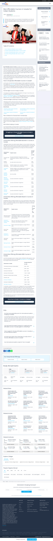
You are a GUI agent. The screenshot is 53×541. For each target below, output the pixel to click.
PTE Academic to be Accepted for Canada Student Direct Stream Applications (43, 403)
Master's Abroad (24, 359)
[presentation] (2, 376)
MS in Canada (13, 474)
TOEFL (10, 369)
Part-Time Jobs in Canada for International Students (27, 113)
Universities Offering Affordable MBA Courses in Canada (14, 53)
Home (4, 481)
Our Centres (44, 0)
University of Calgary (7, 225)
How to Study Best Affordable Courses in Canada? (13, 49)
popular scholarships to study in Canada (26, 121)
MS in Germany (19, 474)
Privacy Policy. (39, 495)
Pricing (28, 507)
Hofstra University (44, 11)
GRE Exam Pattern (29, 377)
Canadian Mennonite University (5, 174)
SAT (41, 369)
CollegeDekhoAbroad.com (46, 536)
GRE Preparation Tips (29, 381)
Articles (7, 481)
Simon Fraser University (6, 194)
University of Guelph (6, 169)
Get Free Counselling (10, 444)
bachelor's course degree (8, 96)
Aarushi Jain (9, 14)
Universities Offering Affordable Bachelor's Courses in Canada (15, 50)
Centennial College (11, 447)
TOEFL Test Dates (6, 381)
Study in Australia (5, 532)
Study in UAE (18, 533)
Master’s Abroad (30, 502)
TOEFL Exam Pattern (13, 377)
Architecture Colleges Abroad (40, 461)
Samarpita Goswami (42, 405)
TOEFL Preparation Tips (14, 381)
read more (12, 372)
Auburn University (44, 16)
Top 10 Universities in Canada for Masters (27, 427)
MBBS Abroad (37, 359)
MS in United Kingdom (36, 474)
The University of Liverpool (44, 22)
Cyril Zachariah (10, 395)
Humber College (42, 439)
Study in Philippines (5, 533)
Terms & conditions (5, 536)
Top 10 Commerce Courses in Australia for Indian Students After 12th (27, 418)
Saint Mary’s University (7, 284)
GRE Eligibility (22, 377)
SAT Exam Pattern (45, 377)
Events (20, 504)
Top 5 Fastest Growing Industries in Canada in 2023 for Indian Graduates (43, 427)
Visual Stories (21, 511)
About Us (20, 509)
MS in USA (43, 474)
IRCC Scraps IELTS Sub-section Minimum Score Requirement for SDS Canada (27, 393)
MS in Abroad (6, 477)
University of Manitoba (7, 279)
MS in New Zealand (27, 474)
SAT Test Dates (37, 381)
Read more (4, 525)
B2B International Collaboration (32, 511)
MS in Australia (6, 474)
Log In (49, 0)
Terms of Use (35, 495)
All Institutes (21, 502)
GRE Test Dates (21, 381)
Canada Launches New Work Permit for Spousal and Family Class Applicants (28, 403)
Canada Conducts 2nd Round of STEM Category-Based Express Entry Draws (12, 393)
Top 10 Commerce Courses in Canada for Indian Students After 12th (43, 418)
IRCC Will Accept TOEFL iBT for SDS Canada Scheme (13, 402)
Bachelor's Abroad (11, 359)
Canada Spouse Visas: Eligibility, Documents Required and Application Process (12, 418)
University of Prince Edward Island (6, 186)
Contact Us (18, 536)
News (20, 506)
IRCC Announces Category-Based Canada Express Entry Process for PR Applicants (43, 393)
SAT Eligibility (38, 377)
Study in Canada (12, 532)
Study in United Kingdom (32, 533)
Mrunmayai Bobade (11, 403)
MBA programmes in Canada (25, 259)
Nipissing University (7, 242)
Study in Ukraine (24, 533)
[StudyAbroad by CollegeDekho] (5, 3)
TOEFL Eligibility (5, 377)
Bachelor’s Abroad (30, 504)
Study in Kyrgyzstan (34, 532)
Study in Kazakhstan (26, 532)
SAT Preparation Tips (45, 381)
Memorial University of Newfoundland (6, 178)
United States (12, 84)
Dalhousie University (5, 190)
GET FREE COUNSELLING (32, 539)
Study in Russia (12, 533)
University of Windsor (12, 439)
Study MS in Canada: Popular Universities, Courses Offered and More (11, 109)
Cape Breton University (6, 183)
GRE (25, 369)
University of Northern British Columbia (6, 221)
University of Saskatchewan (6, 234)
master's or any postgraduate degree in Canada (11, 95)
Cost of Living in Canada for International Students (11, 113)
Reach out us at (42, 500)
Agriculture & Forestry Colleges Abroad (11, 461)
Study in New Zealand (42, 532)
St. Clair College (26, 447)
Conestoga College (42, 447)
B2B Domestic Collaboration (32, 509)
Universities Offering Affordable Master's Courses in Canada (15, 52)
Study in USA (40, 533)
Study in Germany (19, 532)
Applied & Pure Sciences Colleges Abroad (27, 461)
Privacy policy (12, 536)
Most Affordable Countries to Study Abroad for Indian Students (27, 109)
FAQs (6, 55)
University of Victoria (7, 246)
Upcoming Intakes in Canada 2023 (12, 427)
